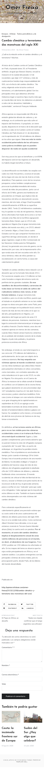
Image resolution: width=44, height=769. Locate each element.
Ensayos (5, 34)
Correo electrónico (10, 675)
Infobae (12, 34)
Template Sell (21, 762)
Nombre (6, 665)
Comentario (7, 647)
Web (4, 684)
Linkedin (30, 608)
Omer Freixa (22, 7)
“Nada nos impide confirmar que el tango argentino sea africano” (32, 621)
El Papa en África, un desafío (10, 619)
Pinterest (12, 608)
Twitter (29, 604)
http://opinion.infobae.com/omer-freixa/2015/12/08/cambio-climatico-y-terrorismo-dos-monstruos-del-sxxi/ (18, 590)
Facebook (12, 604)
